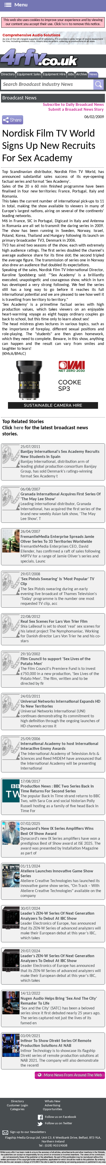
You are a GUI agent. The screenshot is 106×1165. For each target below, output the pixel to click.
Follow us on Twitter (58, 1123)
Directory (8, 74)
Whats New (52, 1101)
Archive (81, 74)
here (64, 24)
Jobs (71, 74)
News (93, 74)
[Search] (98, 84)
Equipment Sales (29, 74)
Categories (17, 1109)
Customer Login (17, 1105)
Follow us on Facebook (60, 1117)
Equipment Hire (54, 74)
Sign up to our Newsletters (28, 1132)
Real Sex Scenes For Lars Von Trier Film (54, 622)
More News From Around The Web (73, 1075)
